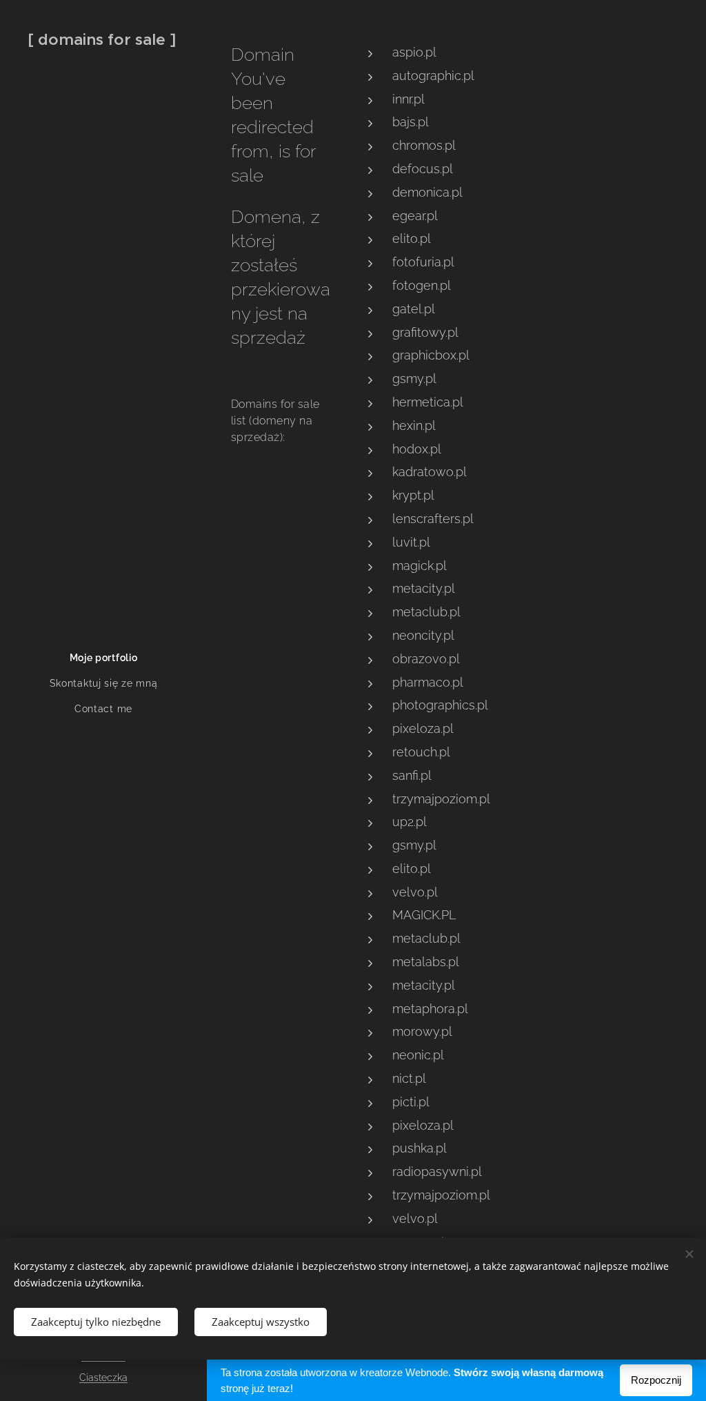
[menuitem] (103, 658)
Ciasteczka (103, 1377)
